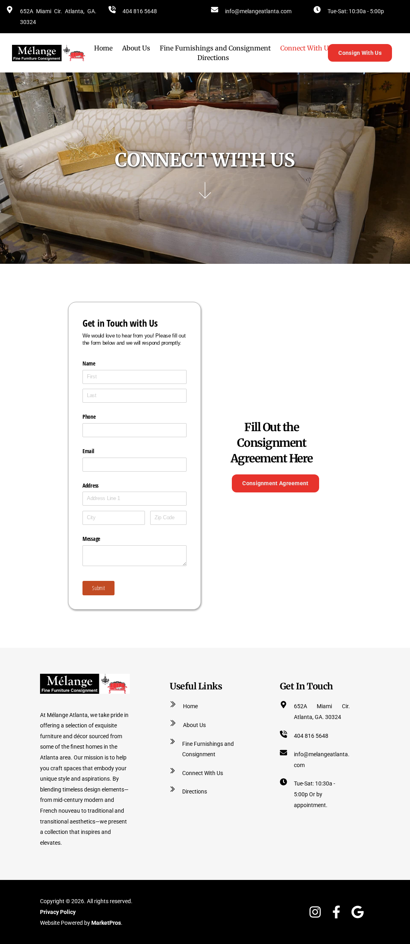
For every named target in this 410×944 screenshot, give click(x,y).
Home (190, 706)
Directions (194, 791)
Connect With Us (202, 773)
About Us (194, 725)
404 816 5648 (140, 11)
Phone (89, 416)
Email (88, 451)
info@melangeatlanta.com (258, 11)
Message (91, 538)
